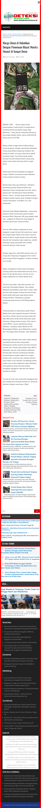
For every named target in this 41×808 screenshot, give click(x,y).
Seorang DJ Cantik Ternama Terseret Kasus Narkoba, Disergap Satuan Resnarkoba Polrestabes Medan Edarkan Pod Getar (18, 550)
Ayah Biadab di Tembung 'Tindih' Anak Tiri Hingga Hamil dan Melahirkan (20, 590)
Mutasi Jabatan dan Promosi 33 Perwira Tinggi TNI (17, 525)
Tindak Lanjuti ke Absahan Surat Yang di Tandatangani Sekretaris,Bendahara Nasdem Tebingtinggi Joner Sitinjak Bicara (21, 739)
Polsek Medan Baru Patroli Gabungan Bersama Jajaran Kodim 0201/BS (22, 489)
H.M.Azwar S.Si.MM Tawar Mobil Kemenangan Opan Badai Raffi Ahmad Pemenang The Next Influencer (21, 746)
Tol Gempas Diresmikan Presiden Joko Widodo (20, 642)
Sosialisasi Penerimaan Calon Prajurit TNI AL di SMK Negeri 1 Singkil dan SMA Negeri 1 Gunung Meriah (20, 521)
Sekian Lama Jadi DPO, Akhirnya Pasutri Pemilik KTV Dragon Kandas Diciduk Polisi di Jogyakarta (22, 558)
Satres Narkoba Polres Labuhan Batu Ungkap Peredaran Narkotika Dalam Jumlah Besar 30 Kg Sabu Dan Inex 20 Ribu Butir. (19, 574)
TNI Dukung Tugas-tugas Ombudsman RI (14, 533)
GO (37, 511)
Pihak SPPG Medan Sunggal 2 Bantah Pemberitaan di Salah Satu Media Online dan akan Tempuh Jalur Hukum (18, 566)
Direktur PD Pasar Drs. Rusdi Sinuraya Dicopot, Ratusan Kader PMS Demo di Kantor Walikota (24, 423)
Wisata (6, 27)
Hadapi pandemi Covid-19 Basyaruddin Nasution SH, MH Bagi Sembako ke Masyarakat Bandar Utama (21, 759)
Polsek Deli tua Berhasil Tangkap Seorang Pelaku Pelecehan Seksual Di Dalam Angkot (24, 474)
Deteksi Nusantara (20, 805)
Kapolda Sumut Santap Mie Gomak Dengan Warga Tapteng (30, 401)
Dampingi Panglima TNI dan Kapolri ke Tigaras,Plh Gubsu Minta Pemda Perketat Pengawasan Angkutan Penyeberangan (18, 648)
